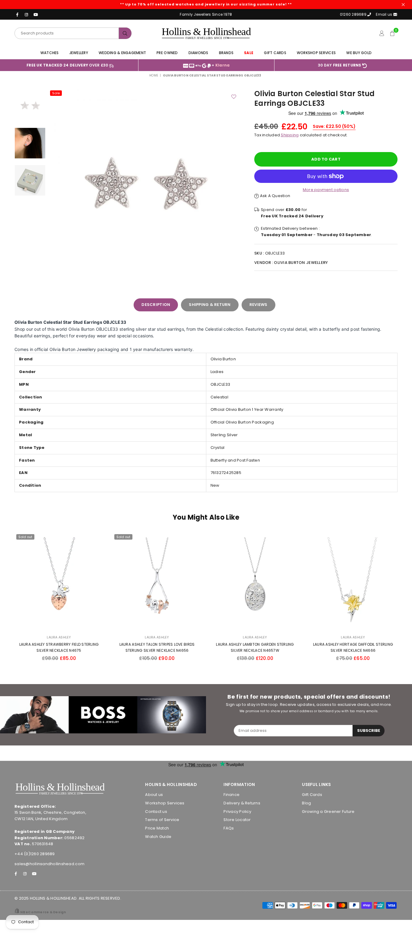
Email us (384, 14)
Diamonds (198, 52)
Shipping (290, 135)
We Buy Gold (359, 52)
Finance (231, 794)
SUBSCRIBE (368, 730)
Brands (226, 52)
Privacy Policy (237, 811)
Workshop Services (316, 52)
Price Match (157, 828)
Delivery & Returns (241, 803)
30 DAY (339, 65)
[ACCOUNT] (381, 33)
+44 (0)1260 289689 (34, 854)
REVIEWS (258, 304)
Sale (56, 93)
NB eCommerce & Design (43, 912)
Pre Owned (167, 52)
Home (153, 75)
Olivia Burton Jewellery (301, 262)
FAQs (228, 828)
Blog (306, 803)
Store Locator (237, 820)
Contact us (156, 811)
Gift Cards (275, 52)
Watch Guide (158, 836)
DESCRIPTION (155, 304)
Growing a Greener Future (328, 811)
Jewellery (78, 52)
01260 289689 (353, 14)
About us (154, 794)
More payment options (326, 190)
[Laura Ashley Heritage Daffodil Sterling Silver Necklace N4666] (353, 581)
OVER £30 (68, 65)
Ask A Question (274, 196)
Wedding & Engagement (122, 52)
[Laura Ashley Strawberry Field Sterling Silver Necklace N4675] (59, 581)
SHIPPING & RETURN (209, 304)
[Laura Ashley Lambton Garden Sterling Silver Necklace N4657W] (255, 581)
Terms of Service (162, 820)
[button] (392, 33)
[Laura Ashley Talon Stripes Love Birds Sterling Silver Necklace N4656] (157, 581)
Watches (49, 52)
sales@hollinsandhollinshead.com (49, 864)
